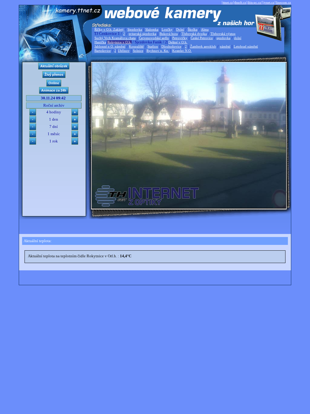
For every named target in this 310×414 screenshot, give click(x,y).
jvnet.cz (268, 2)
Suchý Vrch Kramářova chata (115, 38)
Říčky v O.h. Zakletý (109, 29)
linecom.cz (283, 2)
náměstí (225, 46)
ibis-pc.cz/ (255, 2)
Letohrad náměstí (246, 46)
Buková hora (169, 33)
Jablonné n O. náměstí (109, 46)
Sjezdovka (134, 29)
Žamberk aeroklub (203, 46)
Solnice (138, 50)
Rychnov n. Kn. (158, 50)
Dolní (180, 29)
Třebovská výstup (223, 33)
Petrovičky (179, 38)
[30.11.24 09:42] (189, 206)
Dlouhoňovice (171, 46)
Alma (205, 29)
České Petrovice (202, 38)
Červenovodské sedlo (154, 38)
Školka (192, 29)
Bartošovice (102, 50)
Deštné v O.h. (177, 42)
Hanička (100, 42)
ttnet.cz (228, 2)
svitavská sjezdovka (142, 33)
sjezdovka (223, 38)
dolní (237, 38)
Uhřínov (124, 50)
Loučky (167, 29)
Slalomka (151, 29)
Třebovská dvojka (194, 33)
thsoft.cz (240, 2)
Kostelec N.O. (182, 50)
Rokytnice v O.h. (119, 42)
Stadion (152, 46)
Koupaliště (136, 46)
